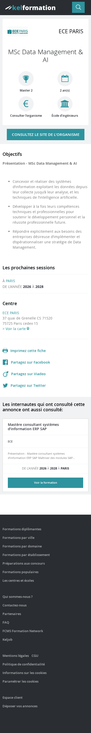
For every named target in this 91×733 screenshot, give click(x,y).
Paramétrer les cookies (20, 681)
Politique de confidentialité (24, 664)
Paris (10, 280)
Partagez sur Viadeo (28, 373)
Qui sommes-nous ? (18, 596)
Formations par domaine (22, 546)
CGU (35, 655)
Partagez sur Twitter (28, 385)
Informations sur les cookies (25, 672)
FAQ (6, 622)
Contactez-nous (15, 605)
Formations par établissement (26, 554)
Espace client (12, 697)
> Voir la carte (15, 328)
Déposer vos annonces (20, 706)
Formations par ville (18, 537)
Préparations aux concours (24, 563)
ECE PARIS (11, 312)
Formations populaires (20, 572)
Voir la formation (45, 482)
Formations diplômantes (22, 529)
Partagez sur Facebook (30, 362)
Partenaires (12, 613)
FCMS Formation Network (23, 631)
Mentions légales (16, 655)
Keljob (7, 639)
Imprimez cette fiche (28, 350)
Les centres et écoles (18, 580)
